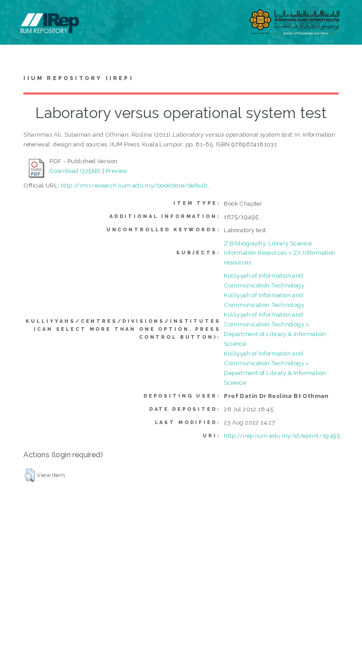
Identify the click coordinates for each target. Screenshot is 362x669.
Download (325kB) (75, 170)
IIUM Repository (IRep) (78, 78)
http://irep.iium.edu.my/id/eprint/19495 (282, 435)
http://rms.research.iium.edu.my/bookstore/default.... (137, 185)
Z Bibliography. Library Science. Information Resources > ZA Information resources (279, 253)
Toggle (16, 16)
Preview (117, 170)
